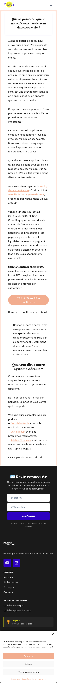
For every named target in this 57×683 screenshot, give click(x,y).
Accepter (28, 656)
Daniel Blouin (18, 431)
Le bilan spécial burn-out (18, 610)
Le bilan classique (14, 605)
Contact (8, 592)
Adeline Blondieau (21, 440)
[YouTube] (7, 563)
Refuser (28, 664)
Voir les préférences (28, 672)
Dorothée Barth (20, 423)
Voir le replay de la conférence (28, 300)
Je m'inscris (28, 516)
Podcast (8, 577)
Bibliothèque (11, 582)
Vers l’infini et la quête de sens (26, 194)
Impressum (42, 679)
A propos (9, 587)
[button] (52, 634)
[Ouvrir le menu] (51, 5)
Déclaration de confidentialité (23, 679)
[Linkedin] (16, 563)
